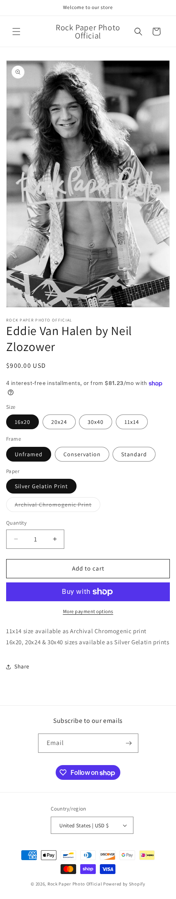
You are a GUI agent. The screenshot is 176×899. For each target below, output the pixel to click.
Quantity (16, 522)
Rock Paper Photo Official (75, 884)
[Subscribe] (129, 743)
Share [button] (21, 666)
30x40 (96, 422)
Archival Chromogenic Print (57, 506)
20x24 (59, 422)
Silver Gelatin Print (41, 486)
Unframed (29, 454)
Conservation (82, 454)
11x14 (131, 422)
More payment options (88, 611)
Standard (134, 454)
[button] (16, 32)
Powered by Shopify (124, 884)
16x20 (22, 422)
